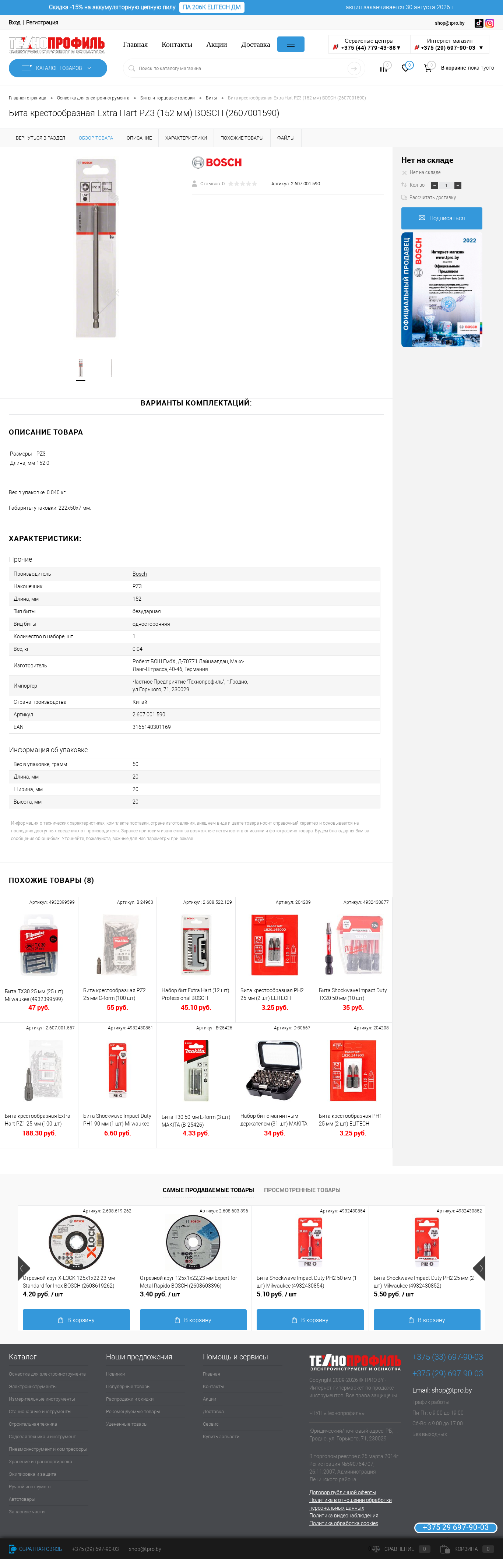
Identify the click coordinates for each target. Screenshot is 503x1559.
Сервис (211, 1424)
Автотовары (22, 1499)
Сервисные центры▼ (370, 44)
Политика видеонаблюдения (344, 1515)
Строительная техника (33, 1424)
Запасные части (27, 1511)
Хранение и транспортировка (40, 1461)
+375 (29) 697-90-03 (95, 1549)
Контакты (177, 44)
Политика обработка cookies (343, 1523)
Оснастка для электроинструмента (47, 1374)
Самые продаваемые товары (208, 1190)
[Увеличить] (96, 248)
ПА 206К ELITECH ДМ (212, 7)
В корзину (81, 1320)
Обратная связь (40, 1549)
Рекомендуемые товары (133, 1411)
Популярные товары (128, 1386)
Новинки (115, 1374)
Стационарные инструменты (40, 1411)
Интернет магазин (452, 44)
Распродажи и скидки (130, 1399)
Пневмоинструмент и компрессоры (48, 1449)
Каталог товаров (59, 68)
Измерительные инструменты (42, 1399)
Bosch (140, 574)
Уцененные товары (127, 1424)
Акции (216, 44)
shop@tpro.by (452, 1390)
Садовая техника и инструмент (42, 1436)
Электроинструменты (33, 1386)
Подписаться (447, 218)
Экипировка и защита (32, 1474)
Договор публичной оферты (342, 1492)
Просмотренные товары (302, 1190)
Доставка (255, 44)
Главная (135, 44)
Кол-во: (418, 184)
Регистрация (42, 22)
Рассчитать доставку (432, 197)
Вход (15, 22)
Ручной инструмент (30, 1486)
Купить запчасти (221, 1436)
